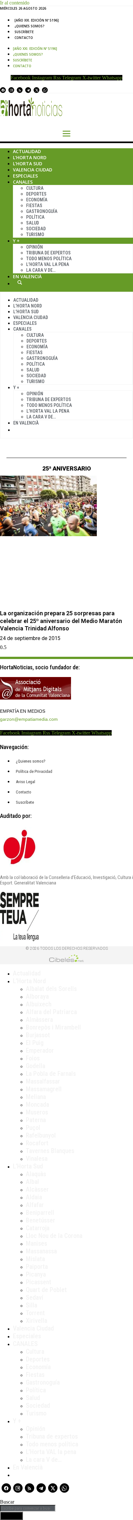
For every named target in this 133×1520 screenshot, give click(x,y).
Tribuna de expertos (48, 252)
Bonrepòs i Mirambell (53, 1027)
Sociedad (36, 228)
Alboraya (37, 996)
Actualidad (27, 151)
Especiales (25, 176)
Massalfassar (43, 1081)
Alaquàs (36, 1174)
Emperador (40, 1050)
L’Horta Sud (27, 163)
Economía (36, 199)
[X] (36, 90)
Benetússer (40, 1220)
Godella (35, 1066)
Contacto (24, 37)
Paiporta (37, 1266)
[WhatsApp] (45, 90)
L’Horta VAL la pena (51, 1452)
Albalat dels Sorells (51, 989)
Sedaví (34, 1297)
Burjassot (38, 1035)
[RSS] (20, 90)
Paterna (36, 1120)
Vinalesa (36, 1158)
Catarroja (37, 1228)
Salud (32, 222)
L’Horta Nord (29, 157)
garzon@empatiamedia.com (29, 719)
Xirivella (36, 1320)
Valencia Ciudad (32, 170)
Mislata (35, 1259)
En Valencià (27, 276)
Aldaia (34, 1197)
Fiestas (34, 205)
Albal (32, 1182)
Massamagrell (44, 1089)
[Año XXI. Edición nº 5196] (37, 20)
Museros (37, 1112)
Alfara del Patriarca (51, 1012)
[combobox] (28, 1508)
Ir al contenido (14, 2)
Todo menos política (49, 258)
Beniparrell (40, 1212)
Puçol (33, 1127)
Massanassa (41, 1251)
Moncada (37, 1104)
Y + (16, 241)
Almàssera (39, 1019)
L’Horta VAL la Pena (47, 264)
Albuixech (38, 1004)
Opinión (34, 247)
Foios (33, 1058)
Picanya (36, 1274)
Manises (36, 1243)
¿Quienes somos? (30, 26)
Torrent (35, 1313)
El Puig (35, 1043)
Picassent (38, 1282)
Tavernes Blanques (50, 1151)
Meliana (36, 1097)
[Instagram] (11, 90)
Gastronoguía (41, 211)
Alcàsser (37, 1189)
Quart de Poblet (46, 1290)
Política (35, 217)
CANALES (25, 1344)
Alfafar (35, 1205)
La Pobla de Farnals (51, 1073)
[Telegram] (28, 90)
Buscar (19, 282)
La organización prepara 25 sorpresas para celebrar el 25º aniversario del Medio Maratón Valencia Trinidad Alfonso (61, 621)
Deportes (36, 194)
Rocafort (37, 1143)
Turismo (35, 234)
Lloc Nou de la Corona (54, 1236)
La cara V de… (41, 270)
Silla (31, 1305)
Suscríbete (24, 32)
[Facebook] (3, 90)
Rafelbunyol (41, 1135)
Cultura (35, 188)
